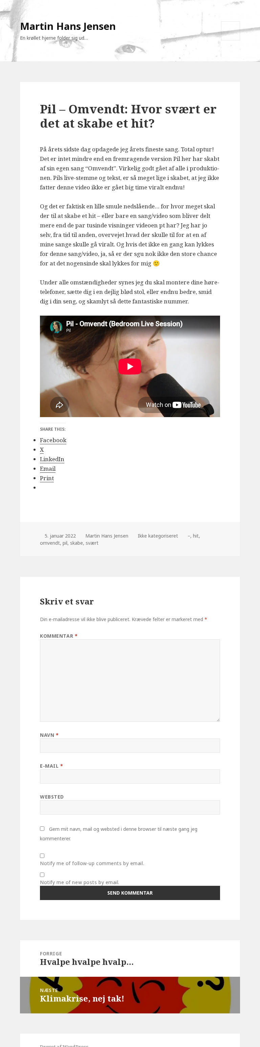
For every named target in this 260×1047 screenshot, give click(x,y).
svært (92, 543)
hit (196, 535)
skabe (76, 543)
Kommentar (59, 636)
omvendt (50, 543)
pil (65, 543)
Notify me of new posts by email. (80, 882)
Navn (49, 735)
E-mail (51, 766)
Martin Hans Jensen (68, 26)
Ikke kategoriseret (158, 535)
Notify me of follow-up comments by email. (92, 863)
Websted (52, 796)
